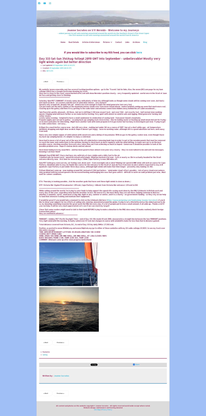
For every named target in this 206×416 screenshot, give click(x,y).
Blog (145, 42)
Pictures (106, 42)
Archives (136, 42)
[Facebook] (39, 3)
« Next (46, 81)
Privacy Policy (106, 410)
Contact (118, 42)
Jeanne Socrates (61, 376)
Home (63, 42)
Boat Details (74, 42)
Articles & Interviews (91, 42)
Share (137, 364)
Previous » (60, 81)
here (139, 52)
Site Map (97, 410)
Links (127, 42)
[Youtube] (44, 3)
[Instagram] (50, 3)
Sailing (45, 355)
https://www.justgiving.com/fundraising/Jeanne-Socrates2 (132, 200)
